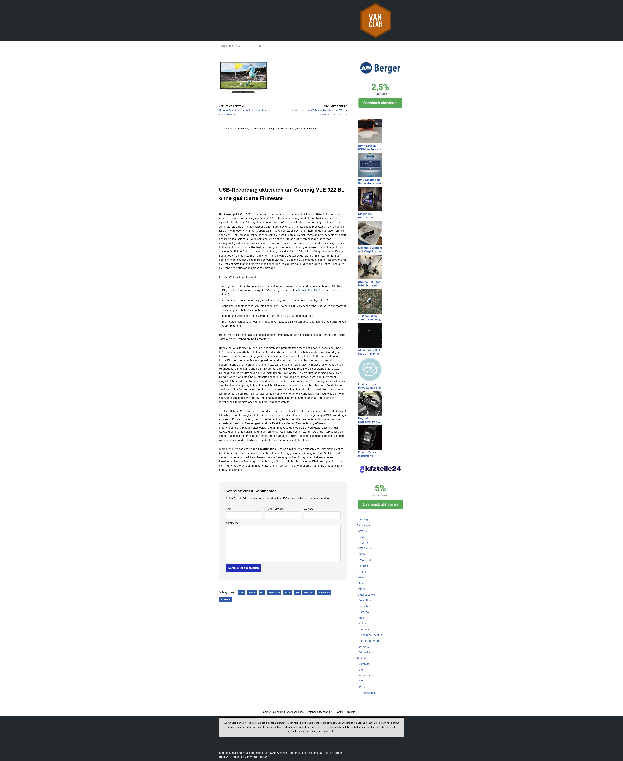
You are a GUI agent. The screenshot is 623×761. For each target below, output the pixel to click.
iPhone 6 (225, 599)
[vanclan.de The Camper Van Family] (375, 20)
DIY (262, 593)
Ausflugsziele (366, 594)
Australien (364, 600)
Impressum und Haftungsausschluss (283, 712)
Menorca (363, 629)
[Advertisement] (283, 158)
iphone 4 (309, 593)
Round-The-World (369, 641)
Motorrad (365, 560)
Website (309, 509)
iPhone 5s (324, 593)
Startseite (224, 128)
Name (230, 509)
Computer (364, 664)
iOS (297, 593)
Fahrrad (363, 565)
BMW (361, 554)
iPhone (362, 687)
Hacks (361, 577)
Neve (222, 756)
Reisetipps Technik (370, 635)
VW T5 (364, 542)
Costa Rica (365, 606)
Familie (361, 571)
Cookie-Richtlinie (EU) (348, 712)
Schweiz (363, 646)
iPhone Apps (368, 692)
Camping (362, 519)
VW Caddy (365, 548)
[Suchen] (260, 46)
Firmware (274, 593)
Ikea (361, 583)
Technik (361, 658)
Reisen (361, 589)
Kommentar (233, 523)
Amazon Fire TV (307, 290)
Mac (361, 669)
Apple (251, 593)
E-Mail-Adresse (275, 509)
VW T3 (364, 537)
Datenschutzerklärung (319, 712)
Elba (361, 617)
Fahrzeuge (363, 525)
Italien (362, 623)
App (241, 593)
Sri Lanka (364, 652)
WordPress (365, 675)
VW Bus (363, 531)
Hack (288, 593)
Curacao (363, 612)
